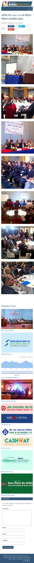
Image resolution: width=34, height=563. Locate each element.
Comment (5, 508)
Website (4, 540)
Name (4, 527)
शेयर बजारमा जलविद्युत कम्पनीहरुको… (10, 377)
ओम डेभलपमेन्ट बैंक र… (6, 425)
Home (10, 559)
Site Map (20, 559)
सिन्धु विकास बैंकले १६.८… (7, 354)
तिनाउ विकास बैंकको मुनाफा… (8, 495)
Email (4, 534)
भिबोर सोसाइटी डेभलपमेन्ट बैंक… (8, 401)
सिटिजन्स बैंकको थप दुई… (7, 472)
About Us (14, 559)
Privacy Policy (26, 559)
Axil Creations (27, 557)
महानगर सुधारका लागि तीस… (8, 330)
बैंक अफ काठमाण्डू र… (6, 448)
